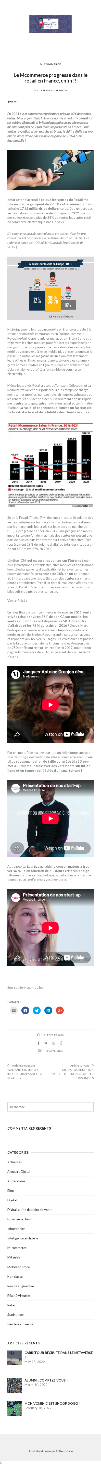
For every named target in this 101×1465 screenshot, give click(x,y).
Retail (11, 1305)
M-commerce (50, 64)
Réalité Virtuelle (18, 1296)
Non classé (15, 1276)
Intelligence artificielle (22, 1238)
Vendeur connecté (20, 1324)
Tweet (11, 102)
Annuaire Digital (18, 1172)
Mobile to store (18, 1267)
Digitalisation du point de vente (29, 1210)
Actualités (14, 1162)
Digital (12, 1200)
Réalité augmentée (20, 1286)
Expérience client (19, 1219)
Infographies (16, 1229)
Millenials (14, 1257)
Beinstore (66, 1451)
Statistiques (15, 1315)
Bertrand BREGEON (54, 90)
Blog (10, 1191)
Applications (16, 1181)
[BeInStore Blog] (50, 23)
